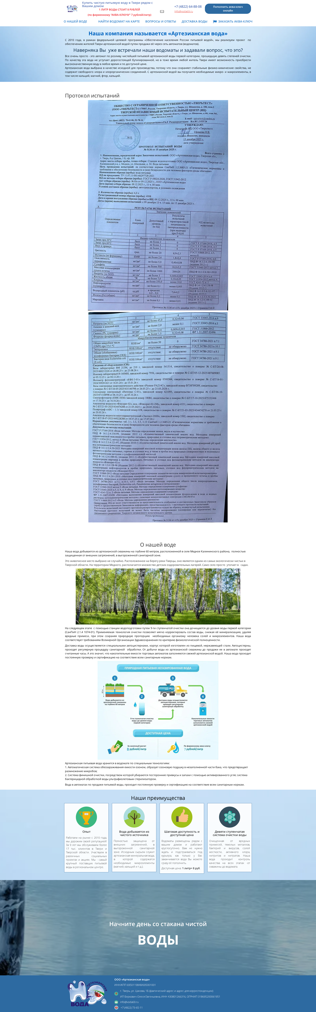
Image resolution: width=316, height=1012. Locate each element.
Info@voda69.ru (183, 11)
